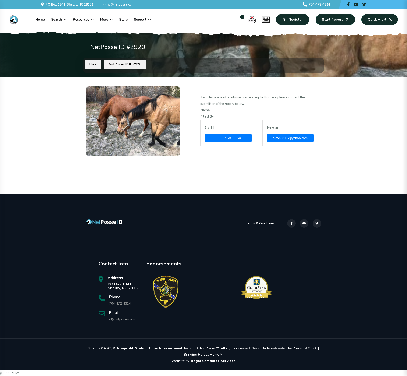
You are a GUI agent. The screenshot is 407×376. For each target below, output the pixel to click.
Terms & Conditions (260, 223)
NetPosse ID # (125, 64)
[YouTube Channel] (356, 4)
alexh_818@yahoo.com (290, 138)
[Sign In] (266, 19)
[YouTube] (304, 223)
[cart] (240, 19)
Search (56, 19)
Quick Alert (377, 19)
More (104, 19)
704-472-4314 (319, 4)
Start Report (332, 19)
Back (92, 64)
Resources (81, 19)
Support (140, 19)
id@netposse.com (121, 4)
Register (296, 19)
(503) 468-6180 (228, 138)
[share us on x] (364, 4)
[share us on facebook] (348, 4)
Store (123, 19)
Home (40, 19)
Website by (203, 361)
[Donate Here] (252, 19)
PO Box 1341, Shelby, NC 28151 (69, 4)
